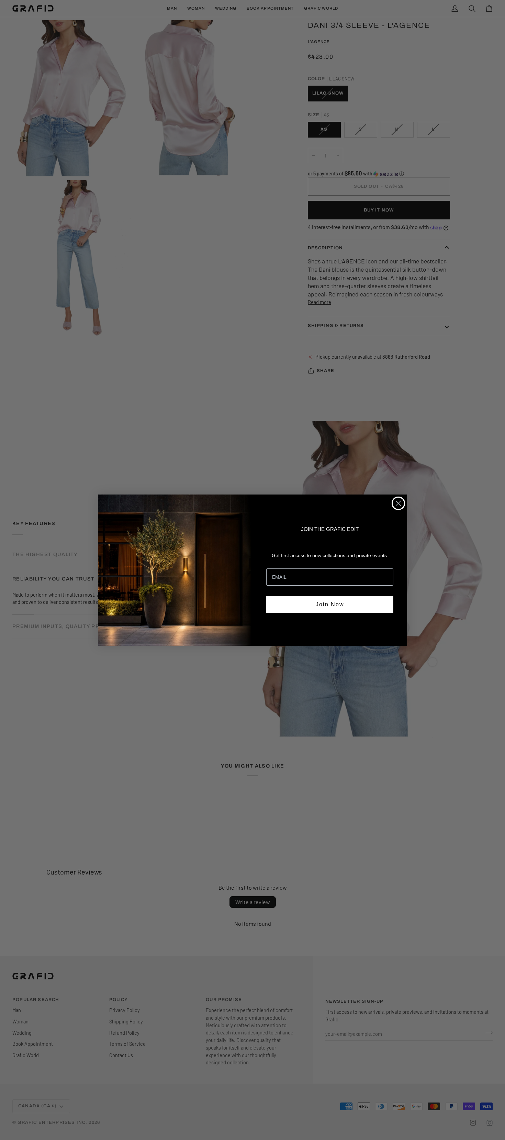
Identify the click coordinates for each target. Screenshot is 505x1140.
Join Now (330, 604)
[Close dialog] (398, 503)
